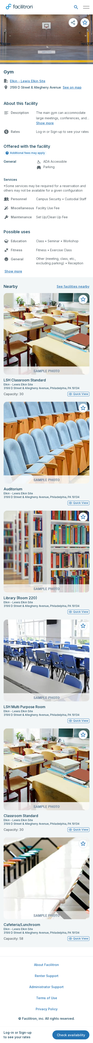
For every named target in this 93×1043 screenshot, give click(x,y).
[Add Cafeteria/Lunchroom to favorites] (83, 843)
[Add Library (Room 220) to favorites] (83, 517)
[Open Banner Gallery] (46, 39)
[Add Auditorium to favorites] (83, 408)
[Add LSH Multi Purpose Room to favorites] (83, 625)
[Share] (73, 22)
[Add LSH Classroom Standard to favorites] (83, 299)
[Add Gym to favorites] (84, 22)
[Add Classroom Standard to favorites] (83, 734)
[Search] (75, 7)
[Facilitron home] (19, 10)
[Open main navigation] (86, 7)
